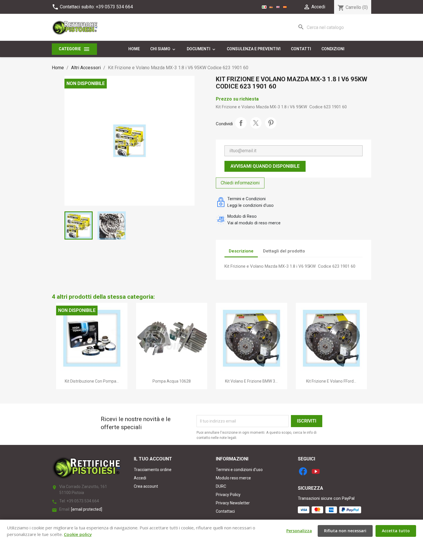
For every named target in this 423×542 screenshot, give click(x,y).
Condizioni (332, 49)
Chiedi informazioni (240, 183)
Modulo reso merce (233, 478)
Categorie (74, 49)
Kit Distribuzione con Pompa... (92, 381)
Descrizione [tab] (241, 251)
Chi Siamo (163, 49)
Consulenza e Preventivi (254, 49)
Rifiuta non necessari (345, 530)
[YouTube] (316, 471)
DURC (221, 486)
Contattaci (225, 511)
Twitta (256, 123)
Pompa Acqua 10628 (172, 381)
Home (134, 49)
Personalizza (299, 530)
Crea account (146, 486)
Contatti (301, 49)
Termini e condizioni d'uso (239, 469)
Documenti (201, 49)
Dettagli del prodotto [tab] (284, 251)
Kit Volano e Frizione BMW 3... (251, 381)
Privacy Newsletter (233, 503)
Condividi (241, 123)
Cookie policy (78, 534)
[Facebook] (303, 471)
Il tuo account (153, 459)
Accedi (140, 478)
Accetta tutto (396, 530)
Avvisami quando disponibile (265, 166)
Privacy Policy (228, 494)
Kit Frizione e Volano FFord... (331, 381)
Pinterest (271, 123)
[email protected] (86, 509)
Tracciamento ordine (153, 469)
